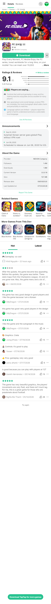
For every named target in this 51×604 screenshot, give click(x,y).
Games (12, 9)
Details (11, 4)
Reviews (19, 4)
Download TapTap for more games (25, 597)
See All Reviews (25, 120)
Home (4, 9)
